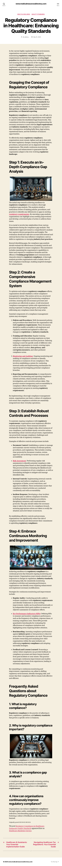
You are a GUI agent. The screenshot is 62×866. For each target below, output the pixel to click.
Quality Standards (38, 14)
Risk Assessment (19, 461)
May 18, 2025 (37, 37)
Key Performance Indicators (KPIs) (27, 614)
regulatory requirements (19, 214)
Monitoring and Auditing (23, 356)
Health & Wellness (23, 14)
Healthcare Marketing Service (20, 831)
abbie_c (27, 37)
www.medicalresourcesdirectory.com (31, 4)
